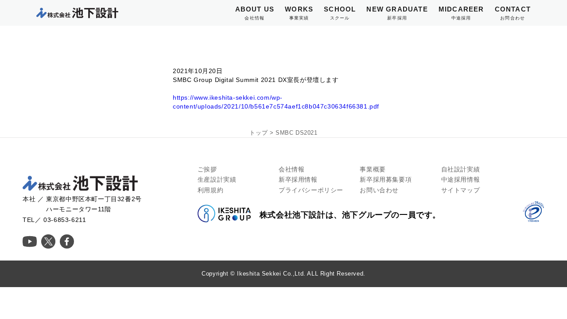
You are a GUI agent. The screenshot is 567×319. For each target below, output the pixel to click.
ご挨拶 (207, 169)
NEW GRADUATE (396, 12)
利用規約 (210, 190)
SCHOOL (340, 12)
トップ (258, 132)
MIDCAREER (461, 12)
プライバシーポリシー (311, 190)
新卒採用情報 (298, 179)
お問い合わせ (379, 190)
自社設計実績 (460, 169)
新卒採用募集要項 (386, 179)
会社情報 (291, 169)
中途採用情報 (460, 179)
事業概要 (372, 169)
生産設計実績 (217, 179)
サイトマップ (460, 190)
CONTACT (513, 12)
